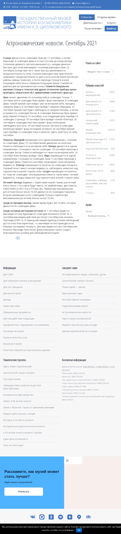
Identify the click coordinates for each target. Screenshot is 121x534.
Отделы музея (106, 17)
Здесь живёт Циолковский (17, 366)
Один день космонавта (15, 438)
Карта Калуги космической (76, 318)
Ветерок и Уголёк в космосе (18, 420)
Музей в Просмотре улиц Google (79, 324)
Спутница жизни (11, 379)
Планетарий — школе (73, 287)
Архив (89, 211)
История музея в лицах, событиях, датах (84, 274)
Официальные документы (17, 312)
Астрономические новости (76, 312)
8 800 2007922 (88, 367)
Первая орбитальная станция (19, 413)
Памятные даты (94, 164)
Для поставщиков (12, 287)
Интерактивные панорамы (76, 299)
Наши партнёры (11, 305)
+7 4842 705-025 (101, 367)
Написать (23, 491)
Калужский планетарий (92, 122)
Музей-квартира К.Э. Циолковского (97, 141)
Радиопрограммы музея (75, 305)
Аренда (7, 299)
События (86, 17)
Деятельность (92, 23)
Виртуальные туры (72, 293)
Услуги (111, 23)
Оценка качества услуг (15, 337)
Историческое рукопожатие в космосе (24, 426)
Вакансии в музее (12, 343)
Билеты (111, 28)
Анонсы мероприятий (93, 93)
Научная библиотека (97, 148)
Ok (79, 530)
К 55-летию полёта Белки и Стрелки (22, 432)
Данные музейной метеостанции (79, 331)
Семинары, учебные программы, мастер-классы (97, 183)
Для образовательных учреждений (22, 280)
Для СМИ (8, 274)
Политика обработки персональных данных (26, 350)
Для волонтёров (12, 293)
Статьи (89, 192)
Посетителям (92, 28)
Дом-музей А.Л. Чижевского (94, 103)
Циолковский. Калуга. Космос (78, 280)
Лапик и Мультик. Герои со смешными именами (28, 407)
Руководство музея (13, 331)
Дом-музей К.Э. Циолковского (94, 112)
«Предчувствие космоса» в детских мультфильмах (22, 387)
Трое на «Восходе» (13, 445)
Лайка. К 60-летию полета (17, 401)
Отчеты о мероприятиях (93, 156)
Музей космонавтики (93, 131)
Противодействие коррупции (18, 318)
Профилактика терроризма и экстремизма (26, 324)
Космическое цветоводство (18, 394)
